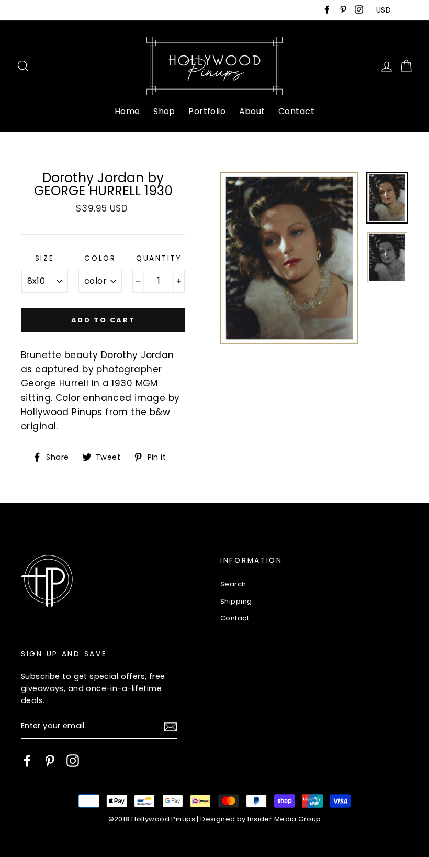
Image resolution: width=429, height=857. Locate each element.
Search (233, 584)
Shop (164, 111)
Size (44, 258)
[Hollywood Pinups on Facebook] (27, 760)
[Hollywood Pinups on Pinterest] (49, 760)
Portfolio (206, 111)
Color (100, 258)
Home (127, 111)
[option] (289, 258)
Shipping (236, 601)
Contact (296, 111)
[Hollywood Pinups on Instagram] (72, 760)
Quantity (159, 258)
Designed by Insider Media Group (260, 819)
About (252, 111)
